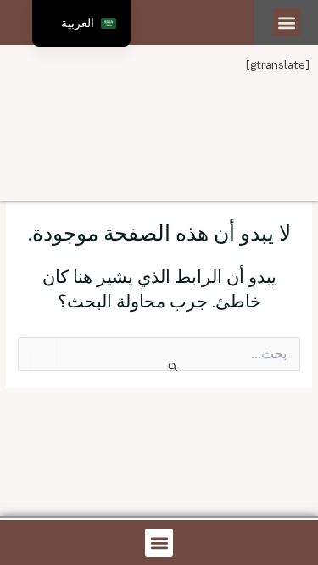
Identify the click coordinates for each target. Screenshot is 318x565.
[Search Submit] (172, 366)
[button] (286, 22)
